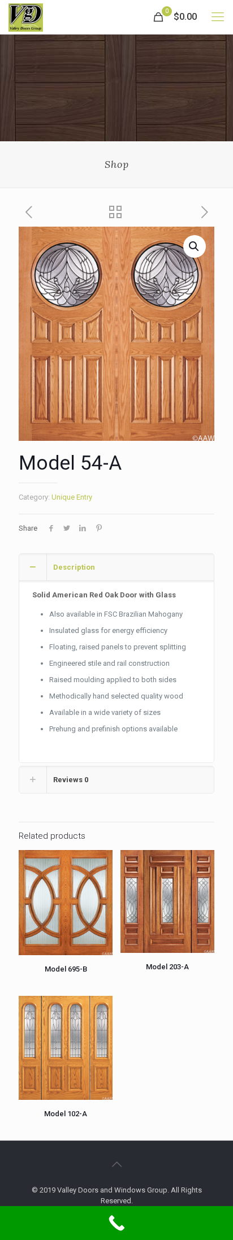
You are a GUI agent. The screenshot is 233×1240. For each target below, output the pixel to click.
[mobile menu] (217, 17)
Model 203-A (167, 966)
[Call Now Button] (116, 1223)
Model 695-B (66, 969)
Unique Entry (71, 497)
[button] (194, 246)
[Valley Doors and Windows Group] (25, 17)
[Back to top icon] (116, 1164)
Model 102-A (65, 1113)
